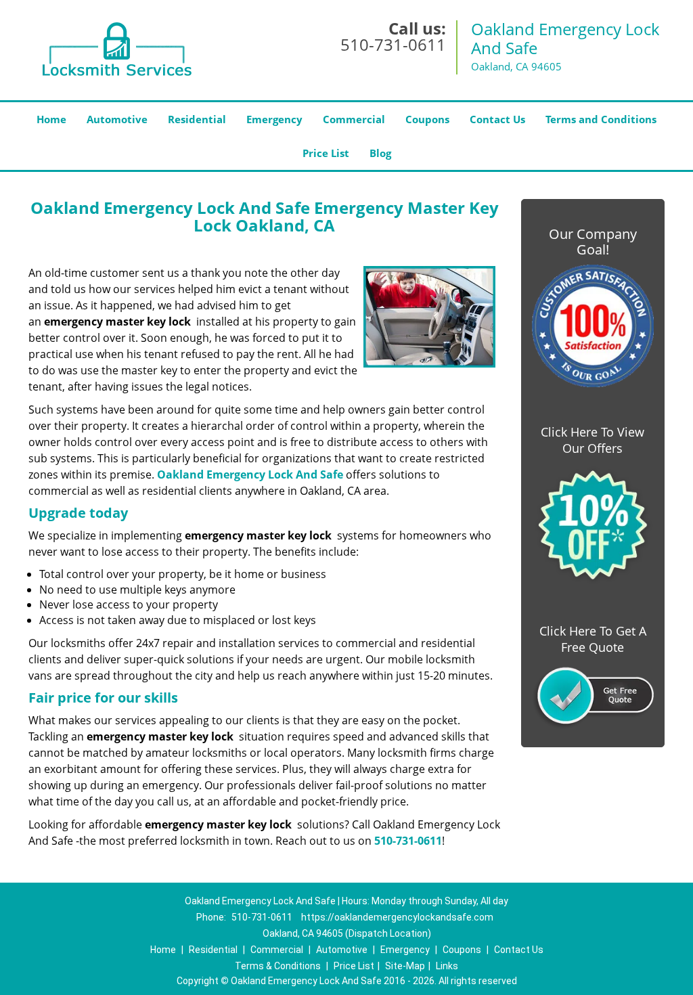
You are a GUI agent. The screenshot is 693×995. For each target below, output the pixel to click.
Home (51, 119)
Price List (326, 153)
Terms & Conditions (278, 965)
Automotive (117, 119)
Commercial (354, 119)
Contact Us (497, 119)
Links (447, 965)
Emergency (274, 119)
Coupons (427, 119)
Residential (197, 119)
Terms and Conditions (600, 119)
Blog (380, 153)
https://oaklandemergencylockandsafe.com (397, 917)
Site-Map (405, 965)
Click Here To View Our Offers (592, 440)
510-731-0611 (393, 44)
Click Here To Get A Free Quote (592, 639)
